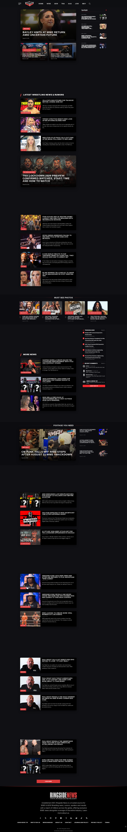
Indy (84, 4)
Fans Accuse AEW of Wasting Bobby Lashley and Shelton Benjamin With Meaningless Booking (57, 218)
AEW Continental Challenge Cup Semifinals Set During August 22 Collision (56, 380)
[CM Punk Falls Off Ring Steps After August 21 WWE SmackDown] (47, 445)
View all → (103, 330)
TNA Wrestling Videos (26, 372)
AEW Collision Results (29, 50)
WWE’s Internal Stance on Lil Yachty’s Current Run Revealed (88, 37)
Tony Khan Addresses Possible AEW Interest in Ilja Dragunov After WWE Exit (88, 46)
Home (41, 4)
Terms (107, 822)
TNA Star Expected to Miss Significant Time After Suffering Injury (58, 513)
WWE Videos (26, 447)
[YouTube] (61, 818)
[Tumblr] (66, 818)
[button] (89, 3)
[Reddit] (76, 818)
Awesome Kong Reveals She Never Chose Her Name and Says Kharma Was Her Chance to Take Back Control (58, 596)
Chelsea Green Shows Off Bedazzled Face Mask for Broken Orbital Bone (30, 318)
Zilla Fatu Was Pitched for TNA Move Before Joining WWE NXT (58, 101)
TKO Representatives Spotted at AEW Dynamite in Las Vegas (88, 18)
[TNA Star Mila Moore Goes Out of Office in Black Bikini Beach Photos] (98, 308)
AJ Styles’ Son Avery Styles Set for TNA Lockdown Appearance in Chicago (58, 532)
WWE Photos (24, 131)
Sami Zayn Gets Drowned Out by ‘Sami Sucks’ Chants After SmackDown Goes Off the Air (88, 430)
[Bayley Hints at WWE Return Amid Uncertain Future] (48, 25)
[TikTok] (81, 818)
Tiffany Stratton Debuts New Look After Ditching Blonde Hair (57, 119)
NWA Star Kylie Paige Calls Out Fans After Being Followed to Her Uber (57, 138)
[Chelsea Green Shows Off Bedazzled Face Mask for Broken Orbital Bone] (29, 308)
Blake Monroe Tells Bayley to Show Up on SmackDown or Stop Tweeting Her (58, 274)
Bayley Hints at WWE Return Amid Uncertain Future (44, 33)
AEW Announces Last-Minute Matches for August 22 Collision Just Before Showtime (57, 495)
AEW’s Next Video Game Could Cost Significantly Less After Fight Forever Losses (61, 55)
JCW (77, 4)
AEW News (54, 50)
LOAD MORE (48, 781)
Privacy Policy (96, 822)
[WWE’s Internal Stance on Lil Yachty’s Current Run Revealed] (103, 36)
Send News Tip (22, 822)
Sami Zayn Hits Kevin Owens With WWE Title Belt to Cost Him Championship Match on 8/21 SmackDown (87, 452)
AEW (56, 4)
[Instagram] (51, 818)
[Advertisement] (48, 199)
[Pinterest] (56, 818)
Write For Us (35, 822)
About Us (58, 822)
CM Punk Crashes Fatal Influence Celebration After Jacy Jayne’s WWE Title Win (52, 318)
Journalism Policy (81, 822)
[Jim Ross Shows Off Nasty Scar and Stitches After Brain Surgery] (75, 308)
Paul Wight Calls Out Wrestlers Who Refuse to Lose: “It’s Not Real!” (58, 660)
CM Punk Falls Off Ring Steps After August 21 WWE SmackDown (46, 453)
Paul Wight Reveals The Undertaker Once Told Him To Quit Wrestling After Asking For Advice (57, 743)
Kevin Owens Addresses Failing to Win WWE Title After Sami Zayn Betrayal (57, 237)
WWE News (26, 28)
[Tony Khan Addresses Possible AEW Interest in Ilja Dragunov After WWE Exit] (103, 45)
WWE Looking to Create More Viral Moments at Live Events (57, 613)
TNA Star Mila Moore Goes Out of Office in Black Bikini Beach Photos (98, 318)
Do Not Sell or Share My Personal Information (63, 830)
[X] (45, 818)
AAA (70, 4)
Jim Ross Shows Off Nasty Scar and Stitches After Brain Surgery (75, 318)
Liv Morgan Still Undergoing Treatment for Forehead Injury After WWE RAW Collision (87, 27)
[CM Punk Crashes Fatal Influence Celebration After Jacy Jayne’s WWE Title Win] (52, 308)
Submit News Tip (94, 385)
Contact (68, 822)
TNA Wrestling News (25, 112)
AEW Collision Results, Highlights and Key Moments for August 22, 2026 (33, 55)
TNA (63, 4)
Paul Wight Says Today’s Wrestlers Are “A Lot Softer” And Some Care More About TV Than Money (57, 679)
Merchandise (48, 822)
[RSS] (87, 818)
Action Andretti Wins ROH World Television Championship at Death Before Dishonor (87, 441)
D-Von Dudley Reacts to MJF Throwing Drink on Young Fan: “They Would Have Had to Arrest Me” (58, 255)
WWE (49, 4)
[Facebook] (40, 818)
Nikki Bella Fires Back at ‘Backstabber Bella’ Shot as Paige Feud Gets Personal (57, 399)
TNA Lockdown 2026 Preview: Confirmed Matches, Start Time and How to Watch (46, 178)
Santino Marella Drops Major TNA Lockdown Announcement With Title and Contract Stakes (57, 361)
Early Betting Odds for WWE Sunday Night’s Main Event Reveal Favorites (57, 760)
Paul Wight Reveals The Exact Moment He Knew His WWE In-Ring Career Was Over (58, 698)
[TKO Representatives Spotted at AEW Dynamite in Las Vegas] (103, 17)
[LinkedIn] (71, 818)
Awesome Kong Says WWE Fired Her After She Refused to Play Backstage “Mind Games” (58, 577)
